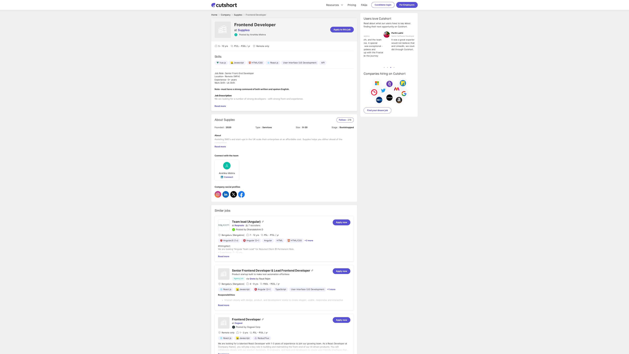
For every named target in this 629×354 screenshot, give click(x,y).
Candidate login (383, 4)
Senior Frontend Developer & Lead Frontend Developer (271, 270)
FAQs (364, 5)
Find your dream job (377, 110)
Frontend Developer (246, 319)
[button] (253, 225)
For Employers (407, 4)
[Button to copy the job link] (262, 221)
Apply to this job (342, 29)
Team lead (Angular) (246, 221)
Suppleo (244, 30)
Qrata (253, 278)
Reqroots (239, 225)
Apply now (341, 222)
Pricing (352, 5)
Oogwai (239, 323)
